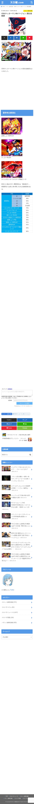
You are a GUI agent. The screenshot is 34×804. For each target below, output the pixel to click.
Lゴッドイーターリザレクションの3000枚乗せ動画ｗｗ (20, 516)
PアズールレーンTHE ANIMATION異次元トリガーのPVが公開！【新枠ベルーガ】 (16, 506)
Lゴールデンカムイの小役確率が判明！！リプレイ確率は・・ (21, 488)
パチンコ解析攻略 (7, 414)
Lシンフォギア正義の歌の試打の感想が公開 (20, 496)
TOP (7, 796)
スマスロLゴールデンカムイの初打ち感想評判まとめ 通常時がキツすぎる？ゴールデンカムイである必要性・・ (16, 546)
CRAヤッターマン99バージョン (21, 414)
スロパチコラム (8, 607)
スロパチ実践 (8, 617)
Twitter (12, 590)
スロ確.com (16, 801)
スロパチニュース (10, 612)
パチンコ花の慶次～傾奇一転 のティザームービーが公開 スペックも (20, 479)
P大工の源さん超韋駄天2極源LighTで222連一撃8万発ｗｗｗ (21, 526)
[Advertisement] (17, 92)
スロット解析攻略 (9, 602)
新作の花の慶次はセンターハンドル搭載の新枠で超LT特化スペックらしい (21, 535)
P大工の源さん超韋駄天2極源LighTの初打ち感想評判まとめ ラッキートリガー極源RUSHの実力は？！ (16, 557)
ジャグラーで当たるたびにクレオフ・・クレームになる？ (21, 469)
